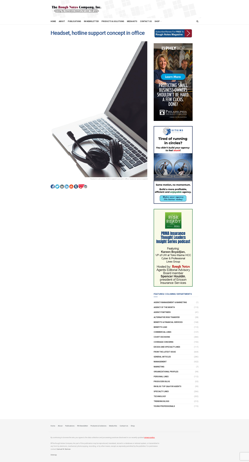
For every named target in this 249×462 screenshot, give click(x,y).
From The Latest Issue (165, 352)
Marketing (159, 367)
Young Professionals (164, 406)
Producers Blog (162, 381)
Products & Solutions (113, 21)
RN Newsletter (91, 21)
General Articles (162, 357)
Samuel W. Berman (64, 449)
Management (160, 362)
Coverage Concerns (163, 342)
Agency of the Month (164, 307)
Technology (160, 396)
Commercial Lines (162, 332)
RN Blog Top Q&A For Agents (167, 386)
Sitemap (54, 455)
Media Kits (132, 21)
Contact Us (146, 21)
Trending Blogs (161, 401)
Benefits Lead (160, 327)
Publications (74, 21)
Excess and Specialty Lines (167, 347)
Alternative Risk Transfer (167, 317)
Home (53, 21)
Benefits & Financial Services (168, 322)
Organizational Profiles (166, 372)
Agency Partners (162, 312)
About (62, 21)
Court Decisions (162, 337)
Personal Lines (161, 377)
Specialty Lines (161, 391)
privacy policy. (149, 437)
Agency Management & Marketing (170, 302)
